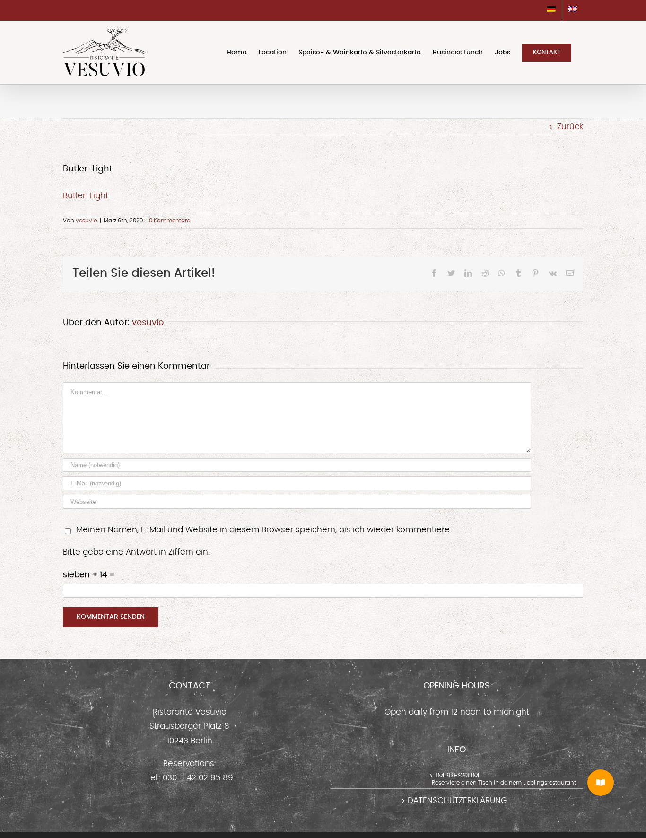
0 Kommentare (169, 220)
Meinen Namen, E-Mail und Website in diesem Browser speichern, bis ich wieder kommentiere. (263, 530)
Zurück (570, 127)
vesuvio (86, 220)
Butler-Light (85, 196)
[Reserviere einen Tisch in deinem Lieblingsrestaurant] (600, 782)
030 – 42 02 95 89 (198, 778)
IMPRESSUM (457, 776)
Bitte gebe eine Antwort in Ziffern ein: (136, 552)
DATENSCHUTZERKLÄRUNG (457, 800)
